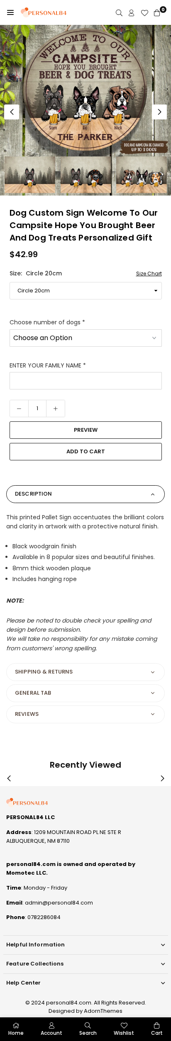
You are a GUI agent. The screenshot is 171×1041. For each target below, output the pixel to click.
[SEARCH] (119, 12)
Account (51, 1032)
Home (16, 1032)
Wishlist (124, 1032)
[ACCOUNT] (131, 12)
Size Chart (149, 273)
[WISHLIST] (144, 12)
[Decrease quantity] (19, 408)
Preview (86, 430)
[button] (10, 12)
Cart (157, 1032)
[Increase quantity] (55, 408)
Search (88, 1032)
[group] (85, 110)
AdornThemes (103, 1011)
